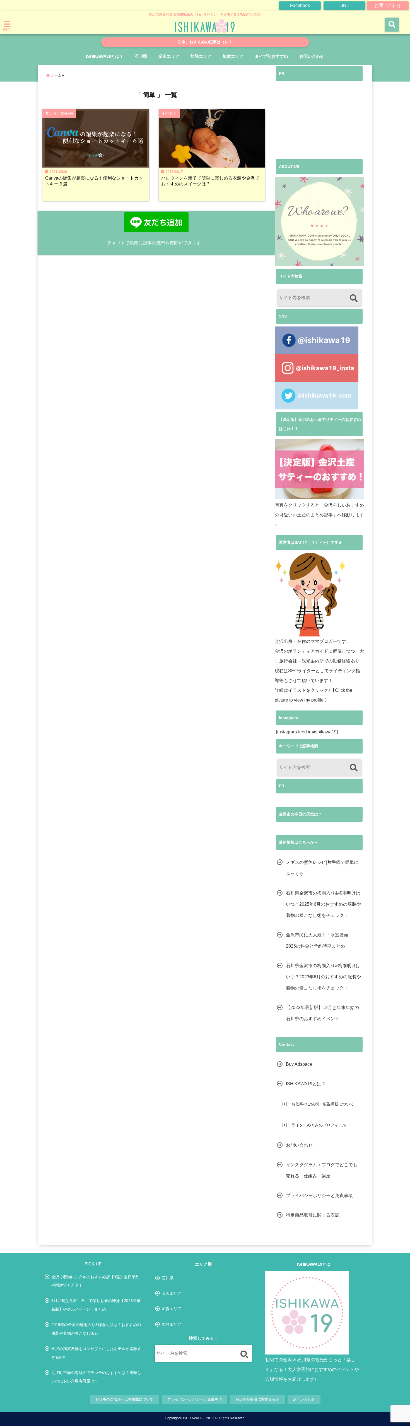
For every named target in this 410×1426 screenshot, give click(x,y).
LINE (344, 5)
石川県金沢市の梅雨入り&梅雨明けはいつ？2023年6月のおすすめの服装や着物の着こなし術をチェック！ (323, 976)
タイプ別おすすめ (271, 56)
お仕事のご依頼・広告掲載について (322, 1104)
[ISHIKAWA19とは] (307, 1313)
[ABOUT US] (319, 221)
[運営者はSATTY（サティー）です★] (310, 594)
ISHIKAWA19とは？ (105, 56)
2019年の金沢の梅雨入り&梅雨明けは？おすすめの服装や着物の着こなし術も (96, 1328)
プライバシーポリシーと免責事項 (319, 1195)
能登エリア (200, 56)
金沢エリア (168, 56)
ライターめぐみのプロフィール (318, 1125)
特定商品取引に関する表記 (312, 1215)
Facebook (300, 5)
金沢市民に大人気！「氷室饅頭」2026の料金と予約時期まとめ (319, 940)
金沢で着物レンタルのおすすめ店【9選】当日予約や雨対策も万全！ (95, 1281)
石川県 (141, 56)
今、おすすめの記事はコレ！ (206, 42)
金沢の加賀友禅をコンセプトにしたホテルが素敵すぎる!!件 (96, 1352)
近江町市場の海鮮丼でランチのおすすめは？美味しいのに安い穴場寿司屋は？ (96, 1376)
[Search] (353, 298)
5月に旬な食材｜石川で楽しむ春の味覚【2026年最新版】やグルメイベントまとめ (96, 1304)
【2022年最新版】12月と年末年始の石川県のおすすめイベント (322, 1013)
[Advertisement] (319, 120)
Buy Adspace (299, 1064)
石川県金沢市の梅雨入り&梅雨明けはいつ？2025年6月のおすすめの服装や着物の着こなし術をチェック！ (323, 904)
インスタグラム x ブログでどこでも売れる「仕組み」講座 (321, 1170)
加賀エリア (233, 56)
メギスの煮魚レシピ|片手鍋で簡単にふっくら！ (322, 868)
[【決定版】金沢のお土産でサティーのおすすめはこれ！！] (319, 469)
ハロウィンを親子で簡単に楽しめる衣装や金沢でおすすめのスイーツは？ (210, 180)
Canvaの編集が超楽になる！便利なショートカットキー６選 (94, 180)
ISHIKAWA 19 (193, 1418)
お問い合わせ (387, 5)
